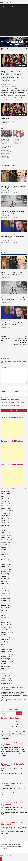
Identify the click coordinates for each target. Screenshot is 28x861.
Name (3, 385)
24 (13, 733)
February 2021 (4, 649)
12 (20, 729)
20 (24, 731)
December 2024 (5, 540)
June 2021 (3, 639)
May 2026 (3, 498)
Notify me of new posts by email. (10, 405)
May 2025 (3, 527)
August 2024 (4, 549)
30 (9, 735)
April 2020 (3, 673)
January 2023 (4, 595)
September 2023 (5, 576)
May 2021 (3, 642)
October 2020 (4, 659)
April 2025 (3, 530)
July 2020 (3, 666)
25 (16, 733)
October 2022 (4, 603)
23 (9, 733)
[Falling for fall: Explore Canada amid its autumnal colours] (7, 152)
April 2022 (3, 617)
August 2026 (4, 491)
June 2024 (3, 554)
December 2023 (5, 569)
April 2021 (3, 644)
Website (17, 391)
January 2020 (4, 680)
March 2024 (4, 561)
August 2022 (4, 608)
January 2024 (4, 566)
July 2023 (3, 581)
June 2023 (3, 583)
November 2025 (5, 513)
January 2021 (4, 651)
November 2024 (5, 542)
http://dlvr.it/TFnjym (6, 100)
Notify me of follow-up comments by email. (13, 402)
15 (5, 731)
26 (20, 733)
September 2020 (5, 661)
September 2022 (5, 605)
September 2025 (5, 518)
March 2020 (4, 676)
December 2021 (5, 625)
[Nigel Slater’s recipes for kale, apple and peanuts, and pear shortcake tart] (6, 133)
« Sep (3, 738)
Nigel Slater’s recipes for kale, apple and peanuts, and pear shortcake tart (6, 138)
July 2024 (3, 552)
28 (2, 735)
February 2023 (4, 593)
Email (3, 391)
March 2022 (4, 620)
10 (13, 729)
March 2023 (4, 591)
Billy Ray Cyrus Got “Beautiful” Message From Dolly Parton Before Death (13, 187)
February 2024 (4, 564)
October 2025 (4, 515)
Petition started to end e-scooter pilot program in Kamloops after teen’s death (13, 212)
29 (5, 735)
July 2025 (3, 523)
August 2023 (4, 578)
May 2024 (3, 557)
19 (20, 731)
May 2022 (3, 615)
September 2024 (5, 547)
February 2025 (4, 535)
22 (5, 733)
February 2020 (4, 678)
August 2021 (4, 634)
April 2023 (3, 588)
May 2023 (3, 586)
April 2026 (3, 501)
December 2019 (5, 683)
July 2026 (3, 494)
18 (16, 731)
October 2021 (4, 629)
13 (24, 729)
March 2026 (4, 503)
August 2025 (4, 520)
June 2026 (3, 496)
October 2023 (4, 574)
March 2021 (4, 646)
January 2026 (4, 508)
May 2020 (3, 671)
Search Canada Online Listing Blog (9, 86)
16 (9, 731)
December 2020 (5, 654)
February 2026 (4, 506)
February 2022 (4, 622)
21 (2, 733)
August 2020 (4, 663)
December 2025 (5, 511)
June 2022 (3, 612)
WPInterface (4, 848)
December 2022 (5, 598)
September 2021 (5, 632)
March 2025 (4, 532)
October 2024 (4, 544)
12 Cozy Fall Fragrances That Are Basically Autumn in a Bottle (18, 138)
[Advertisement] (14, 22)
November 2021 (5, 627)
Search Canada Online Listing (13, 48)
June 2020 (3, 668)
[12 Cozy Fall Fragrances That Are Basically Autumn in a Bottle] (18, 133)
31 (13, 735)
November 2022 (5, 600)
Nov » (7, 738)
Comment (4, 367)
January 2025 (4, 537)
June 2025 (3, 525)
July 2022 (3, 610)
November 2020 (5, 656)
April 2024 (3, 559)
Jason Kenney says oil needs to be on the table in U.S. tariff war (13, 237)
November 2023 (5, 571)
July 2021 (3, 637)
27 (24, 733)
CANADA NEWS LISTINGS (14, 43)
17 (13, 731)
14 (2, 731)
